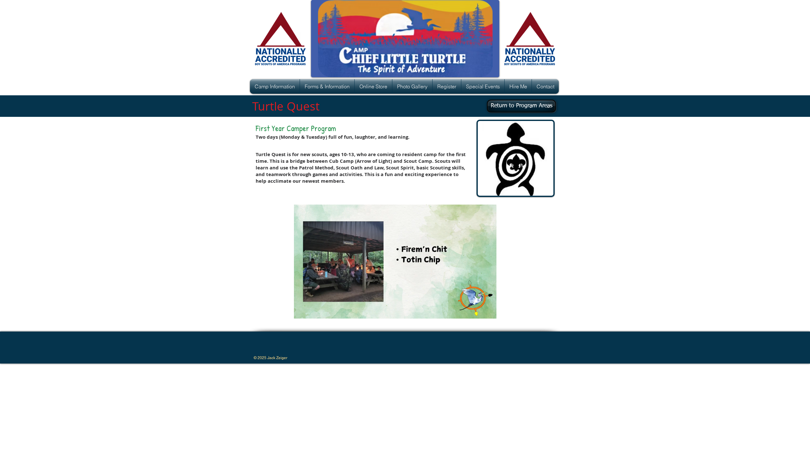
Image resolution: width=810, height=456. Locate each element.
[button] (275, 86)
